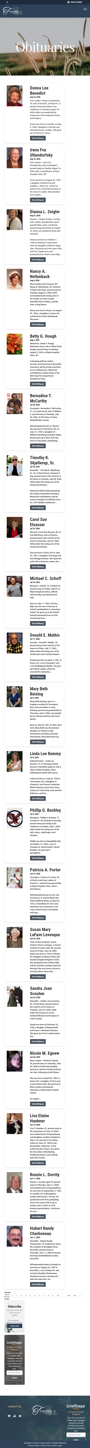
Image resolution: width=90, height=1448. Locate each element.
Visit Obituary (38, 138)
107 (74, 1296)
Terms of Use (45, 1446)
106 (68, 1296)
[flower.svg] (9, 1416)
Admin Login (57, 1446)
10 (58, 1296)
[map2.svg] (14, 1416)
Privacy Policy (33, 1446)
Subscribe (14, 1326)
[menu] (85, 9)
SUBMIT (14, 1378)
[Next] (80, 1296)
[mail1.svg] (20, 1416)
